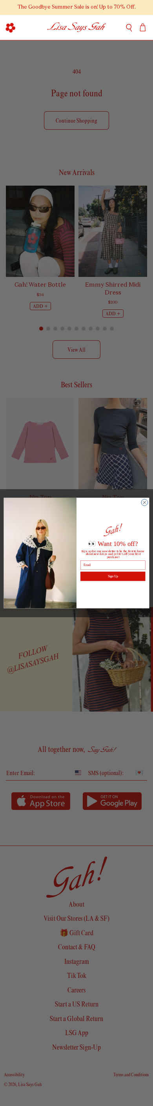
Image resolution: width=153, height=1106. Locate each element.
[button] (10, 27)
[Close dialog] (144, 502)
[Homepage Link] (76, 27)
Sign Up (113, 576)
